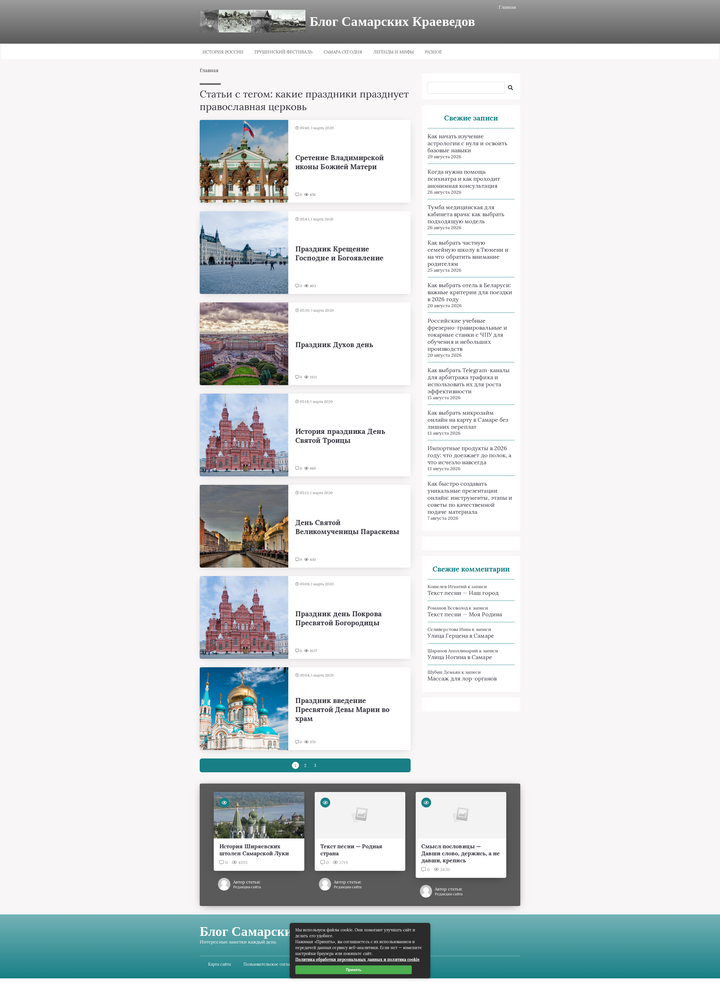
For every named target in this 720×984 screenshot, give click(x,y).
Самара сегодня (343, 52)
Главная (507, 7)
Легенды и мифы (393, 52)
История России (222, 52)
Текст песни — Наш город (463, 592)
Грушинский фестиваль (283, 52)
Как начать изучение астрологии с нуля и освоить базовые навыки (467, 143)
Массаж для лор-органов (462, 678)
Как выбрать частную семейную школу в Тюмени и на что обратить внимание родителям (468, 253)
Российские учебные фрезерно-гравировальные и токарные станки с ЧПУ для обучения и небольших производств (467, 334)
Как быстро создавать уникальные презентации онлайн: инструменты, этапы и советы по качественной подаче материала (470, 497)
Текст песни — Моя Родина (465, 614)
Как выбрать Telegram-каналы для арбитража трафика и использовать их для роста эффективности (469, 381)
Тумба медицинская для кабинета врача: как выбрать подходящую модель (466, 214)
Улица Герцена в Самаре (461, 635)
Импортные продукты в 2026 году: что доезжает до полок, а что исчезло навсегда (469, 455)
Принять (353, 970)
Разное (433, 52)
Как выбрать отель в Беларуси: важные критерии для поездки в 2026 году (470, 292)
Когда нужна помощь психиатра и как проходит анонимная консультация (464, 178)
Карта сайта (219, 964)
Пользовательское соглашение (273, 964)
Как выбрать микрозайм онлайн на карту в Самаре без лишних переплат (468, 419)
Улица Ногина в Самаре (460, 657)
